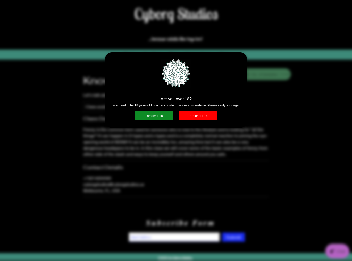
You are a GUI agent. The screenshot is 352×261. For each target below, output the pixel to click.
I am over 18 (154, 116)
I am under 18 (198, 116)
